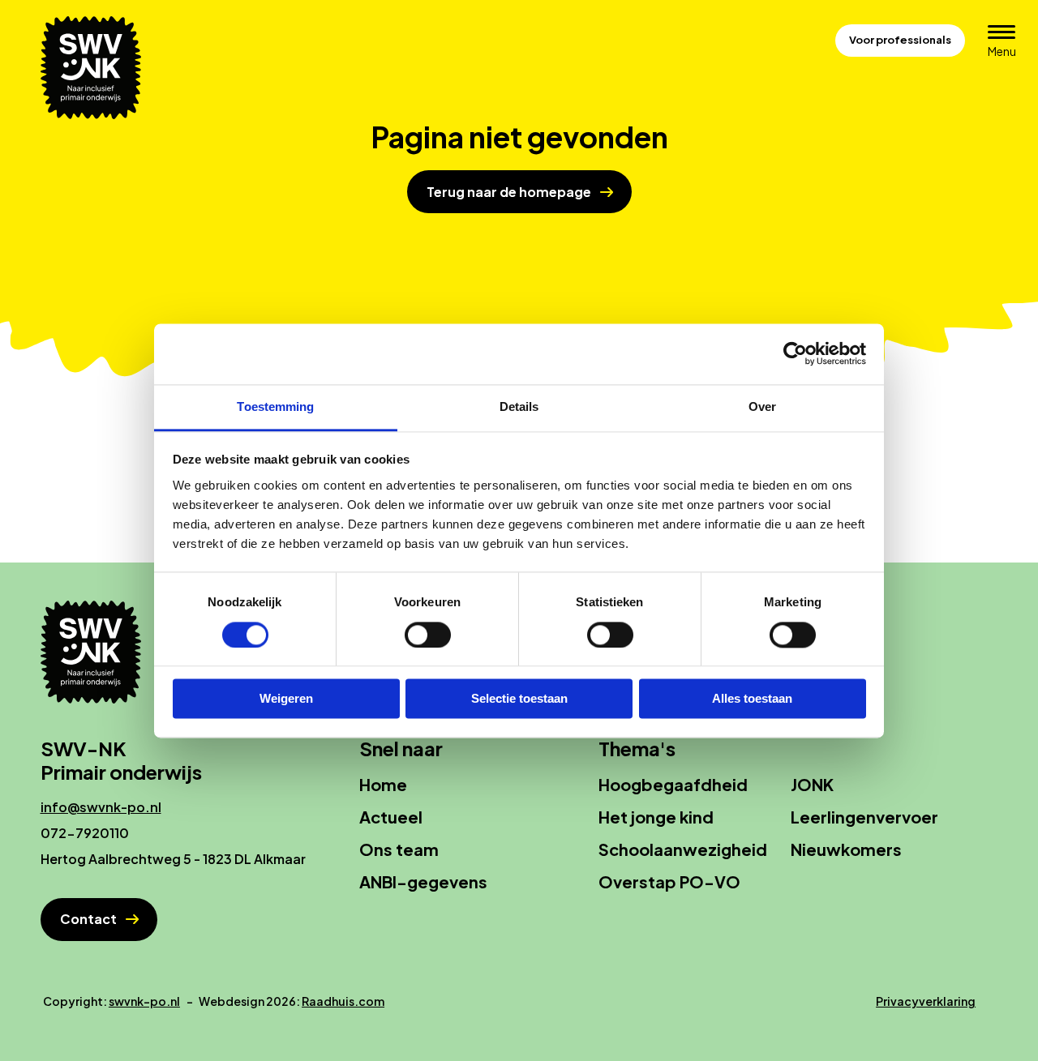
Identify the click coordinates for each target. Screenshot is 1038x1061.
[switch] (428, 635)
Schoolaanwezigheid (682, 849)
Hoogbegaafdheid (673, 784)
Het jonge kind (656, 816)
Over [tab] (762, 406)
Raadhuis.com (343, 1001)
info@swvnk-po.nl (101, 806)
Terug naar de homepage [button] (509, 191)
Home (383, 784)
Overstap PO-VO (669, 881)
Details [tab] (519, 406)
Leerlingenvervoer (864, 816)
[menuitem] (464, 784)
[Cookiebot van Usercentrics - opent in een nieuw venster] (795, 353)
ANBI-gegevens (423, 881)
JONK (812, 784)
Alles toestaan (752, 699)
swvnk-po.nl (144, 1001)
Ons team (399, 849)
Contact (88, 918)
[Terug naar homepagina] (97, 67)
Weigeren (286, 699)
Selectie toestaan (519, 699)
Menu (1007, 50)
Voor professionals (900, 39)
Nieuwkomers (846, 849)
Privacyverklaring (926, 1001)
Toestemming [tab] (275, 406)
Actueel (390, 816)
